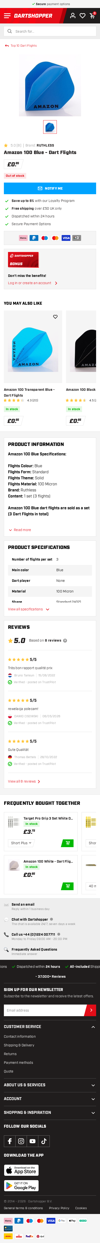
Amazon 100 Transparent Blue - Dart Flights (29, 393)
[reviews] (65, 641)
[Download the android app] (21, 1185)
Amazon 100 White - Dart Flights (48, 861)
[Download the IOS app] (21, 1170)
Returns (10, 1054)
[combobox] (53, 31)
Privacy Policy (59, 1208)
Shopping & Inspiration (27, 1112)
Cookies (81, 1208)
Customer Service (22, 1026)
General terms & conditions (23, 1208)
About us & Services (24, 1085)
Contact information (20, 1037)
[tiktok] (44, 1141)
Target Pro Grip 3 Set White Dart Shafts (48, 818)
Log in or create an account (29, 283)
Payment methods (18, 1063)
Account (13, 1099)
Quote (8, 1071)
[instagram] (21, 1141)
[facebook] (10, 1141)
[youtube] (32, 1141)
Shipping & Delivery (19, 1045)
